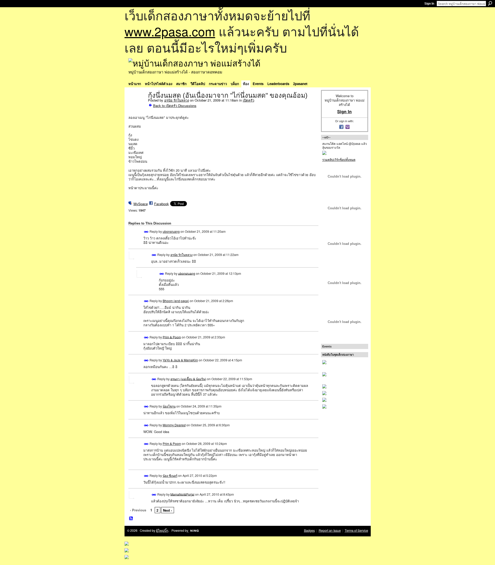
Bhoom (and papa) (176, 300)
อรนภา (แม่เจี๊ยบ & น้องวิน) (188, 378)
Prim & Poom (172, 337)
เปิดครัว (248, 100)
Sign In (429, 3)
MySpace (141, 203)
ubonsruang (171, 231)
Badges (309, 530)
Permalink (146, 231)
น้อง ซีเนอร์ (170, 475)
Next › (167, 510)
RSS (131, 518)
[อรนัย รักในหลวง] (136, 106)
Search (490, 3)
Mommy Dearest (174, 425)
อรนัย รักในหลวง (176, 100)
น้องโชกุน (169, 406)
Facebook (161, 203)
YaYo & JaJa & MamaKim (180, 360)
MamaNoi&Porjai (182, 494)
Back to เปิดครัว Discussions (174, 105)
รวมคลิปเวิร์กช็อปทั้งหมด (339, 159)
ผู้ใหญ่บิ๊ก (162, 530)
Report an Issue (330, 530)
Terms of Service (356, 530)
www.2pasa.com (170, 31)
